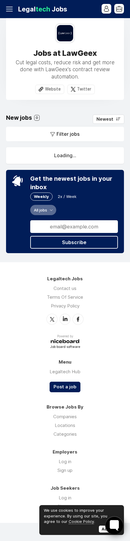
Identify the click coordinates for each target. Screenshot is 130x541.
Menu (10, 9)
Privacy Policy (65, 306)
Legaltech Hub (65, 371)
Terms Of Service (65, 297)
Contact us (65, 288)
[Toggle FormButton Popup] (114, 525)
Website (53, 89)
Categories (65, 434)
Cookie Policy (81, 521)
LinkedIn (65, 319)
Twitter (84, 89)
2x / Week (67, 196)
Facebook (78, 319)
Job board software (65, 347)
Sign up (65, 470)
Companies (65, 416)
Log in (65, 461)
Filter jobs (68, 134)
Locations (65, 425)
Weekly (41, 196)
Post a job (65, 387)
